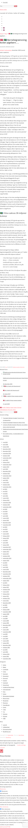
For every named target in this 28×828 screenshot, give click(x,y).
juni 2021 (5, 491)
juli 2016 (5, 562)
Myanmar (5, 703)
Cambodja (5, 669)
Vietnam (5, 714)
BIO (4, 25)
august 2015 (6, 580)
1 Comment (12, 46)
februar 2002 (6, 654)
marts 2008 (6, 620)
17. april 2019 (6, 404)
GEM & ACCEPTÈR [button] (5, 827)
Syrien (4, 707)
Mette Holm (3, 9)
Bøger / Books (7, 23)
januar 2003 (6, 643)
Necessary (5, 791)
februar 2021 (6, 500)
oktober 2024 (6, 455)
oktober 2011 (6, 598)
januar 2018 (6, 545)
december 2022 (7, 471)
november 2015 (7, 574)
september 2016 (7, 558)
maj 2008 (5, 618)
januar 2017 (6, 554)
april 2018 (5, 542)
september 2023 (7, 464)
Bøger (4, 667)
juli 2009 (5, 605)
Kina (6, 33)
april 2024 (5, 460)
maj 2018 (5, 540)
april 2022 (5, 480)
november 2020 (7, 502)
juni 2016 (5, 565)
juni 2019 (5, 529)
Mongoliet (5, 700)
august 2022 (6, 478)
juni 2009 (5, 607)
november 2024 (7, 453)
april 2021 (5, 496)
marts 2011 (6, 600)
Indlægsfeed (6, 727)
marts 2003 (6, 640)
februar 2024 (6, 462)
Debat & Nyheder (8, 17)
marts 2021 (6, 498)
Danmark (5, 674)
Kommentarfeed (7, 729)
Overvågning (6, 705)
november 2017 (7, 547)
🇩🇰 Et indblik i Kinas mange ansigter (12, 400)
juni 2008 (5, 616)
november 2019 (7, 525)
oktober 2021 (6, 484)
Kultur (4, 694)
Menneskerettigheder (8, 696)
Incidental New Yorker (8, 687)
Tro (4, 712)
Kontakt (5, 2)
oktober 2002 (6, 647)
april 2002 (5, 652)
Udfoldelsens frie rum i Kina (8, 410)
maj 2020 (5, 513)
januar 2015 (6, 587)
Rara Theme (21, 735)
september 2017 (7, 549)
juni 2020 (5, 511)
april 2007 (5, 627)
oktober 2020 (6, 504)
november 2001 (7, 658)
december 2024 (7, 451)
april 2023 (5, 469)
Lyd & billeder (7, 19)
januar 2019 (6, 538)
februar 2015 (6, 585)
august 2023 (6, 467)
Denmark (5, 678)
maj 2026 (5, 442)
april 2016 (5, 567)
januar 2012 (6, 596)
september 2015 (7, 578)
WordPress (8, 737)
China (4, 671)
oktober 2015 (6, 576)
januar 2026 (6, 446)
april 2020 (5, 516)
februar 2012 (6, 594)
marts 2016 (6, 569)
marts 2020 (6, 518)
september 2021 (7, 487)
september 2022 (7, 475)
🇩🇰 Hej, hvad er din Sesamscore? (11, 390)
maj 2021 (5, 493)
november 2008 (7, 612)
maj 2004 (5, 636)
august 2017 (6, 551)
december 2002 (7, 645)
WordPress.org (7, 731)
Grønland (5, 683)
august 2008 (6, 614)
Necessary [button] (3, 789)
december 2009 (7, 603)
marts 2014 (6, 591)
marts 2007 (6, 629)
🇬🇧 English (6, 28)
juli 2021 (5, 489)
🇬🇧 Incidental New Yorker (10, 30)
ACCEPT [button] (2, 748)
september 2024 (7, 458)
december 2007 (7, 625)
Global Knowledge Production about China (14, 422)
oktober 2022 (6, 473)
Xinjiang (5, 716)
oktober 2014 (6, 589)
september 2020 (7, 507)
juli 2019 (5, 527)
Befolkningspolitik (16, 367)
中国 (4, 718)
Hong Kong (6, 685)
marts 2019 (6, 533)
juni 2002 (5, 649)
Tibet (4, 709)
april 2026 (5, 444)
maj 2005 (5, 634)
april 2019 (5, 531)
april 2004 (5, 638)
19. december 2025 (7, 384)
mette (8, 46)
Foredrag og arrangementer (11, 21)
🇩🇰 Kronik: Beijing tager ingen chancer (10, 407)
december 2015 (7, 571)
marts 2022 (6, 482)
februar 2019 (6, 536)
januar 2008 (6, 623)
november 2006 (7, 632)
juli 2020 (5, 509)
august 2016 (6, 560)
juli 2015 (5, 583)
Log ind (5, 725)
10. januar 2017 (6, 394)
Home (1, 33)
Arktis (4, 665)
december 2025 (7, 449)
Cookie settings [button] (21, 745)
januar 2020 (6, 520)
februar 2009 (6, 609)
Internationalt (7, 689)
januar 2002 (6, 656)
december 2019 (7, 522)
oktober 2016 (6, 556)
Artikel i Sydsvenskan (6, 50)
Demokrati (6, 676)
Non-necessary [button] (4, 807)
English (5, 680)
